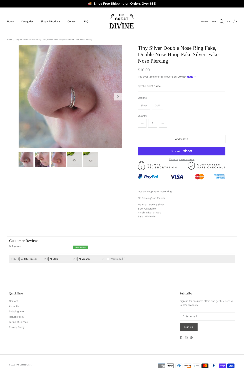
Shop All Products (50, 21)
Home (10, 21)
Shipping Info (16, 311)
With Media (116, 259)
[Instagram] (186, 337)
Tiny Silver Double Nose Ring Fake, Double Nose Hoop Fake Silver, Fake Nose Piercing (54, 40)
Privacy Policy (16, 327)
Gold (157, 105)
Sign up (188, 327)
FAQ (85, 21)
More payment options (181, 159)
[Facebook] (181, 337)
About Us (14, 306)
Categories (27, 21)
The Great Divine (151, 86)
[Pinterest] (191, 337)
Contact (72, 21)
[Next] (118, 96)
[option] (70, 96)
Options (142, 97)
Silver (144, 105)
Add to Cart (181, 139)
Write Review (80, 247)
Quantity (142, 115)
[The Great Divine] (122, 21)
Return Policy (16, 316)
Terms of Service (18, 322)
